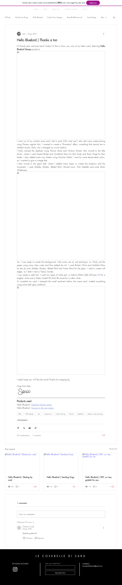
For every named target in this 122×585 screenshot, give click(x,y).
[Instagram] (15, 569)
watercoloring (60, 414)
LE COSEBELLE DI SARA (61, 556)
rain (39, 414)
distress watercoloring (95, 414)
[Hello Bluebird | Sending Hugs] (61, 463)
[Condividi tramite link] (35, 428)
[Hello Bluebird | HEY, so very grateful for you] (99, 463)
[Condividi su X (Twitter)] (24, 428)
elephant (81, 414)
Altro (102, 17)
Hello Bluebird (38, 17)
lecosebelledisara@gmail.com (92, 566)
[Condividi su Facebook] (18, 428)
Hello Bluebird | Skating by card (20, 478)
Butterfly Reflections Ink (74, 17)
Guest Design (91, 17)
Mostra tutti (113, 449)
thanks (71, 414)
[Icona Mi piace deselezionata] (24, 538)
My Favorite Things (21, 17)
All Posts (7, 17)
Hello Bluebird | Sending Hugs (60, 477)
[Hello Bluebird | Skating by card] (22, 463)
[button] (114, 17)
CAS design (29, 414)
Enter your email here (52, 563)
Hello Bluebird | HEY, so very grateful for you (98, 478)
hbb (19, 414)
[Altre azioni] (103, 33)
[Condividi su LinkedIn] (30, 428)
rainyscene (47, 414)
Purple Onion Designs (54, 17)
